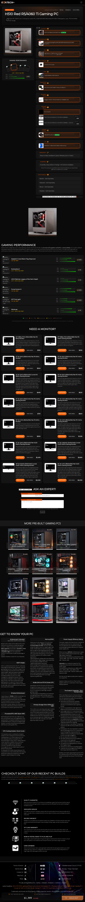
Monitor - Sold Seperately (46, 178)
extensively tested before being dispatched (71, 711)
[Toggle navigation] (81, 2)
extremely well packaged (75, 716)
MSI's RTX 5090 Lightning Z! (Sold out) (24, 886)
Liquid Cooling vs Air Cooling (13, 755)
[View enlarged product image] (41, 32)
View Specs (30, 350)
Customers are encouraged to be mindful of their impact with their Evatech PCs (71, 749)
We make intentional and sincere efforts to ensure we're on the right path (71, 739)
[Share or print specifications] (38, 28)
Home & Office (27, 777)
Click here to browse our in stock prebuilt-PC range (59, 196)
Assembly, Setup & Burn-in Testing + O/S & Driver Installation (57, 165)
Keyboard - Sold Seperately (47, 182)
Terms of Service (18, 865)
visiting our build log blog (71, 777)
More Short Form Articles (63, 888)
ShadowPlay (42, 693)
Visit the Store (19, 869)
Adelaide (44, 883)
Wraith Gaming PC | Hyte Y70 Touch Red (43, 888)
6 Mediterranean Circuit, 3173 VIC (72, 865)
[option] (9, 68)
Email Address (31, 493)
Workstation (68, 9)
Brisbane (51, 883)
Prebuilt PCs (9, 9)
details (77, 31)
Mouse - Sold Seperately (46, 187)
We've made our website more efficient (70, 741)
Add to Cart (20, 350)
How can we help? (31, 499)
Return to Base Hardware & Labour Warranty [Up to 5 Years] (57, 155)
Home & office (76, 9)
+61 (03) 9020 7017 (67, 872)
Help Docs (20, 875)
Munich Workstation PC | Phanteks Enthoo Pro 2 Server (53, 886)
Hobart (64, 883)
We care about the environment (68, 737)
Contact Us (20, 872)
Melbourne (31, 883)
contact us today (58, 779)
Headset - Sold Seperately (47, 191)
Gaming (61, 9)
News (21, 879)
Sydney (38, 883)
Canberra (58, 883)
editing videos (43, 658)
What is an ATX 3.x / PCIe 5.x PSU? (72, 681)
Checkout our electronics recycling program (71, 746)
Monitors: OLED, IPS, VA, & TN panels (15, 656)
